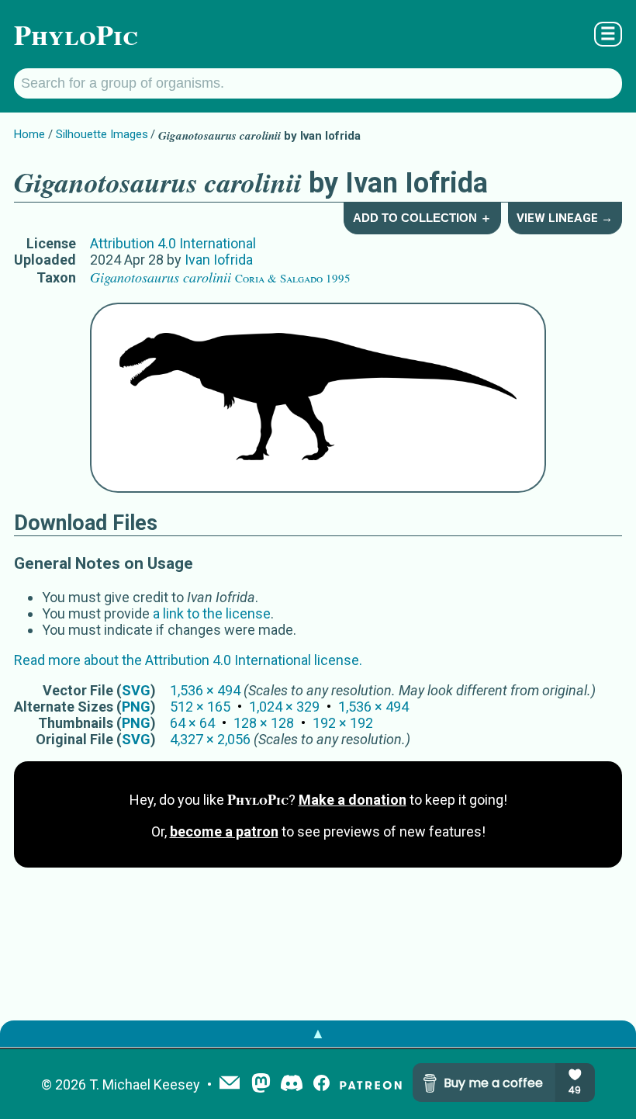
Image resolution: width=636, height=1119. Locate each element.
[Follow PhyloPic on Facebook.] (321, 1084)
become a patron (224, 831)
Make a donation (352, 800)
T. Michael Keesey (144, 1084)
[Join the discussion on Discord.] (291, 1084)
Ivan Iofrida (219, 259)
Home (29, 134)
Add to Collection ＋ (422, 217)
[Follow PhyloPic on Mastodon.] (261, 1084)
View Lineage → (565, 218)
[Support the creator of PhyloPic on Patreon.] (371, 1084)
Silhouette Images (102, 134)
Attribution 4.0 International (173, 243)
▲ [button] (318, 1033)
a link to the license (212, 613)
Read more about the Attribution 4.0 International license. (188, 660)
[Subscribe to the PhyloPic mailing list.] (229, 1084)
